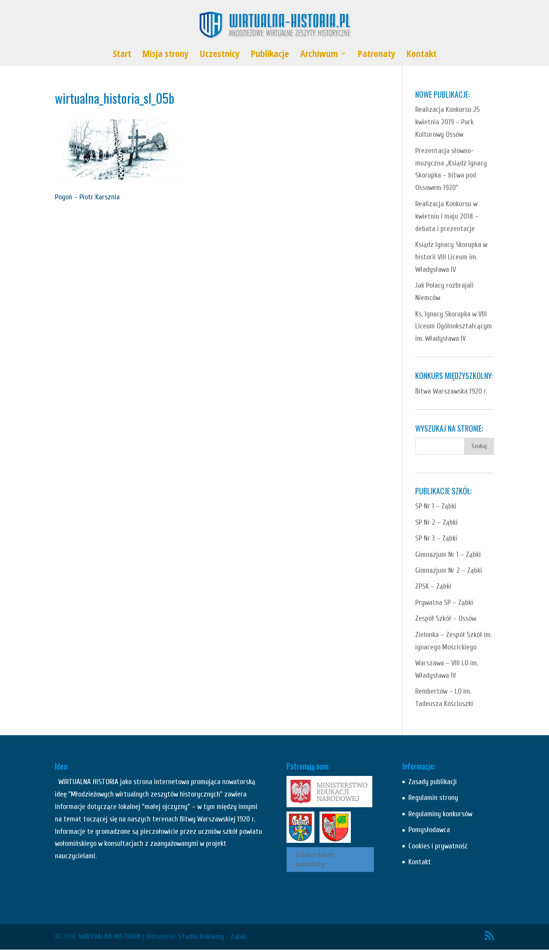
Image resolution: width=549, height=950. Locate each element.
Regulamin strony (433, 798)
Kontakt (422, 55)
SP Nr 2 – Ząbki (436, 522)
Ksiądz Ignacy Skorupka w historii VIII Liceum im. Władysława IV (451, 257)
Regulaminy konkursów (440, 814)
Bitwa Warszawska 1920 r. (451, 391)
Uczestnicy (220, 55)
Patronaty (376, 55)
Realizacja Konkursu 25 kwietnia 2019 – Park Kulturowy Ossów (447, 121)
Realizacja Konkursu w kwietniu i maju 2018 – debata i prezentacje (447, 216)
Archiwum (319, 55)
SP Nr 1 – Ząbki (435, 506)
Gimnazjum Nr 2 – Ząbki (448, 570)
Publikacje (270, 55)
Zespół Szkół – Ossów (445, 618)
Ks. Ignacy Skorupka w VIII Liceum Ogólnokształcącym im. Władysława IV (453, 326)
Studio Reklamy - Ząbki (212, 936)
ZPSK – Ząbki (433, 586)
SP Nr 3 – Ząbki (436, 538)
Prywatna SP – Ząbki (444, 602)
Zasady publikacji (432, 782)
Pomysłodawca (429, 830)
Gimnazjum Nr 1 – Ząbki (448, 554)
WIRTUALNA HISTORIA (109, 936)
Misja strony (165, 55)
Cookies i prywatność (438, 846)
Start (122, 55)
